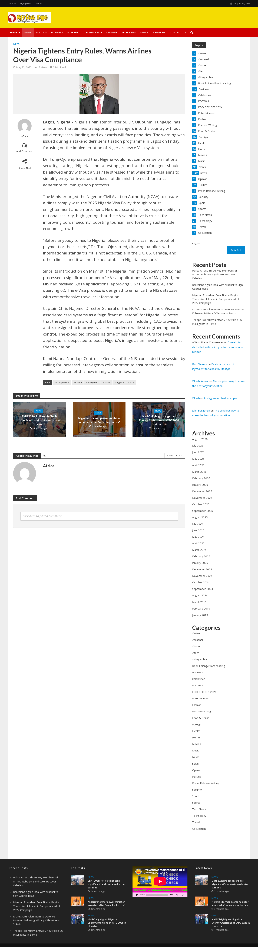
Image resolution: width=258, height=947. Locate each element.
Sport (144, 32)
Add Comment (24, 151)
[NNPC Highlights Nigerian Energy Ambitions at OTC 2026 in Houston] (77, 918)
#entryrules (92, 382)
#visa (131, 382)
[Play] (137, 894)
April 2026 (198, 465)
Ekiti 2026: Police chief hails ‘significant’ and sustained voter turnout (39, 420)
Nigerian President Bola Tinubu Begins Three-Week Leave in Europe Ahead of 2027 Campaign (215, 299)
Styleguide (25, 3)
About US (159, 32)
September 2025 (202, 510)
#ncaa (106, 382)
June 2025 (198, 530)
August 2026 (200, 439)
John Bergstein (201, 410)
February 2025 (201, 556)
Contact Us (178, 32)
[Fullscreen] (183, 894)
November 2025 (202, 497)
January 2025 (200, 563)
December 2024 (202, 569)
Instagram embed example (220, 398)
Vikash (196, 398)
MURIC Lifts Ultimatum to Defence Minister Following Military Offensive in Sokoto (36, 920)
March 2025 (199, 549)
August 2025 (200, 517)
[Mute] (177, 894)
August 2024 (200, 595)
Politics (41, 32)
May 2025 (198, 536)
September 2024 (202, 589)
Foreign (72, 32)
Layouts (12, 3)
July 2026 (197, 445)
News (27, 32)
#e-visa (78, 382)
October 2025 (200, 504)
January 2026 (200, 484)
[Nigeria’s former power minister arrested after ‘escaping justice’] (77, 901)
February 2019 (201, 608)
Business (57, 32)
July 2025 (197, 523)
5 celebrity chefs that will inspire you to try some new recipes (217, 346)
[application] (160, 881)
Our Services (91, 32)
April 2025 (198, 543)
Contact (39, 3)
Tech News (128, 32)
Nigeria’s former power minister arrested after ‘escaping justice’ (99, 420)
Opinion (111, 32)
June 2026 (198, 452)
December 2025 (202, 491)
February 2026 (201, 478)
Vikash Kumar (200, 381)
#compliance (62, 382)
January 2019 (200, 615)
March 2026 (199, 471)
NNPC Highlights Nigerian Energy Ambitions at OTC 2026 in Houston (159, 420)
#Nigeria (119, 382)
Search (196, 244)
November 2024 (202, 576)
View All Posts (174, 455)
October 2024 (200, 582)
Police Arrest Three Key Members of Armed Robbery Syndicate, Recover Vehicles (214, 274)
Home (14, 32)
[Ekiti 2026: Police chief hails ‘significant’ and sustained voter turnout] (77, 880)
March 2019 (199, 602)
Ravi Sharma (199, 364)
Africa (24, 136)
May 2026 (198, 458)
